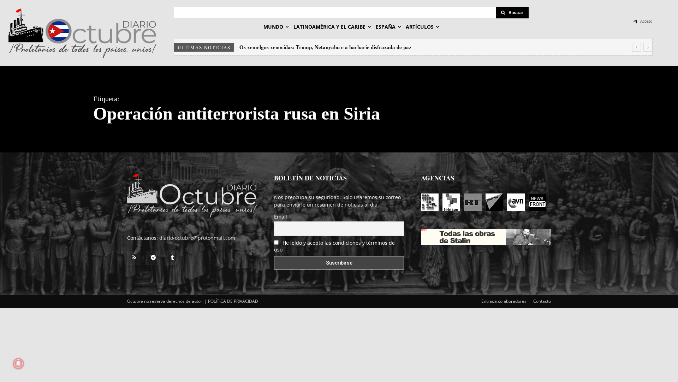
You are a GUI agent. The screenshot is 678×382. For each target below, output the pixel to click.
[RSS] (134, 258)
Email (280, 216)
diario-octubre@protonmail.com (197, 238)
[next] (647, 47)
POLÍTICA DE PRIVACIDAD (233, 301)
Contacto (542, 301)
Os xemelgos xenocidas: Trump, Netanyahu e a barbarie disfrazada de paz (325, 47)
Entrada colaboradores (504, 301)
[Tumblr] (172, 258)
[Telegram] (153, 258)
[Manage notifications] (18, 363)
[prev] (636, 47)
